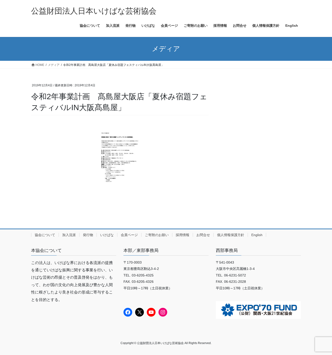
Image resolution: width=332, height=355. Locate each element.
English (256, 235)
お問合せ (203, 235)
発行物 (88, 235)
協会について (45, 235)
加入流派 (69, 235)
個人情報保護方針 (230, 235)
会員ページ (129, 235)
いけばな (107, 235)
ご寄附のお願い (157, 235)
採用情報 (182, 235)
